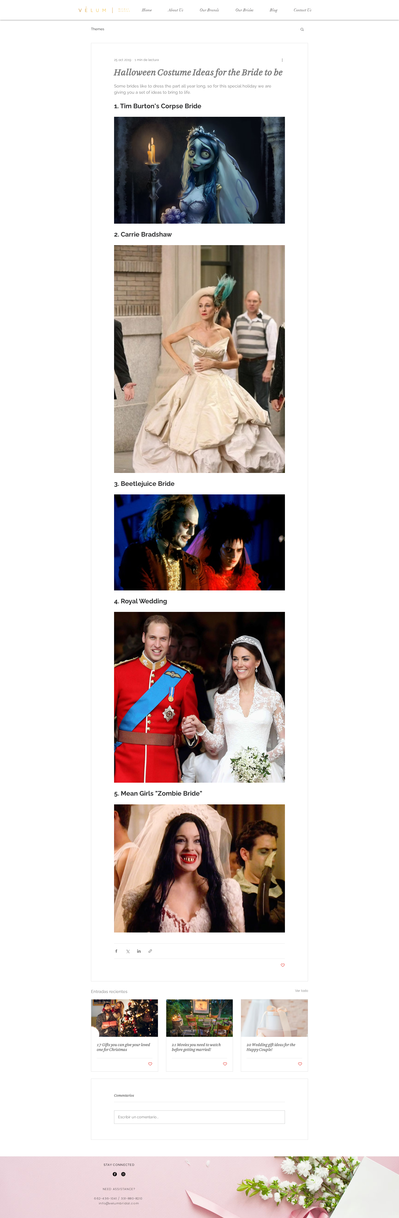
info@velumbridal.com (119, 1203)
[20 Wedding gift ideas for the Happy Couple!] (274, 1018)
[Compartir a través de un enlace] (150, 951)
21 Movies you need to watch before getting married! (196, 1047)
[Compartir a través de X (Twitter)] (127, 951)
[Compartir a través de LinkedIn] (139, 951)
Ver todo (301, 990)
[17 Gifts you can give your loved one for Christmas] (124, 1018)
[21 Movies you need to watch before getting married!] (199, 1018)
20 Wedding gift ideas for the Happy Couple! (271, 1047)
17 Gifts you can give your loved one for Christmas (123, 1047)
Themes (97, 29)
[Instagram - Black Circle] (123, 1174)
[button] (302, 29)
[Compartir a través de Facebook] (116, 951)
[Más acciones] (282, 60)
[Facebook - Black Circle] (115, 1174)
